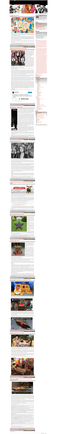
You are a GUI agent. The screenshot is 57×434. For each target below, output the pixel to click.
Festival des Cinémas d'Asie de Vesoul (40, 116)
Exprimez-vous (30, 105)
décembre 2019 (37, 50)
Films (25, 376)
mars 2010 (40, 69)
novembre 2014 (40, 60)
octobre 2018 (41, 52)
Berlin (43, 23)
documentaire (28, 428)
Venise (37, 90)
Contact (45, 433)
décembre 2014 (37, 60)
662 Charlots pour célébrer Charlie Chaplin (17, 214)
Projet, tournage (37, 109)
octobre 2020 (46, 48)
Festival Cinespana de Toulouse (40, 115)
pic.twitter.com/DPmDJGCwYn (23, 204)
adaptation (37, 23)
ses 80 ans (24, 33)
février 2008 (38, 73)
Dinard (37, 86)
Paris (33, 179)
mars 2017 (45, 55)
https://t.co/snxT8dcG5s (17, 204)
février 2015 (43, 59)
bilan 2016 (38, 102)
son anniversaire (14, 273)
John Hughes (18, 350)
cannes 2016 (45, 24)
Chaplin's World (29, 224)
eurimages (27, 211)
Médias (36, 107)
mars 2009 (38, 71)
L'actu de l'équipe (37, 97)
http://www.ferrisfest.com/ (13, 357)
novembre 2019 (40, 50)
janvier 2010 (45, 69)
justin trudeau (32, 211)
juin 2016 (37, 57)
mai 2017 (41, 55)
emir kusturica (31, 428)
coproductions (24, 211)
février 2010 (43, 69)
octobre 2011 (37, 66)
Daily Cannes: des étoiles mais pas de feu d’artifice (18, 48)
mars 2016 (43, 57)
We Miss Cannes (39, 85)
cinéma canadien (21, 211)
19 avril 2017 (21, 205)
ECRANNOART (28, 4)
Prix (38, 29)
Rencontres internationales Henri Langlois (41, 118)
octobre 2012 (40, 64)
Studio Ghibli (17, 296)
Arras (37, 82)
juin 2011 (37, 67)
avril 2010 (38, 69)
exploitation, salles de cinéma (25, 277)
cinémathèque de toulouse (20, 179)
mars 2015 (40, 59)
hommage (27, 179)
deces (41, 25)
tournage (43, 29)
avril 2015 (38, 59)
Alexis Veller (15, 428)
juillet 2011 (45, 66)
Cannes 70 (38, 105)
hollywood (40, 28)
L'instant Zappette (38, 108)
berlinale (45, 23)
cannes (40, 24)
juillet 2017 (37, 55)
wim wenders (24, 429)
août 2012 (46, 64)
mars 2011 (43, 67)
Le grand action (30, 179)
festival (37, 26)
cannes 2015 (26, 428)
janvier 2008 (41, 73)
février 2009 (41, 71)
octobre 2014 (43, 60)
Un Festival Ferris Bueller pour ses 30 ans (17, 332)
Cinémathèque (38, 79)
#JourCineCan (16, 203)
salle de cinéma (24, 45)
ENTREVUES (25, 4)
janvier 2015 (45, 59)
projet (41, 29)
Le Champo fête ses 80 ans (14, 15)
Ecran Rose (38, 94)
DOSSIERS (20, 4)
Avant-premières (38, 92)
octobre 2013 (41, 62)
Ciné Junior (38, 113)
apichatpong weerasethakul (21, 428)
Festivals (24, 376)
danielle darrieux (24, 179)
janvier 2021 (37, 48)
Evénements (22, 238)
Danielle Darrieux (20, 121)
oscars (42, 28)
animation (41, 23)
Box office (37, 24)
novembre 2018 (38, 52)
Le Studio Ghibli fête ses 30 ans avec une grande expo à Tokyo (20, 279)
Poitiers (38, 88)
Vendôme (38, 89)
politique (37, 29)
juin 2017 (39, 55)
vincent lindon (22, 104)
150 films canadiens (25, 194)
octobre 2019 (43, 50)
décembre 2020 (40, 48)
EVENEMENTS (22, 4)
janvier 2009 (43, 71)
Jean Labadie (21, 89)
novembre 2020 (43, 48)
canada (19, 211)
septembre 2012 (43, 64)
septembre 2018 (44, 52)
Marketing (25, 238)
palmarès (44, 28)
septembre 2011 (40, 66)
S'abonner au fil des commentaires (39, 75)
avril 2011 (41, 67)
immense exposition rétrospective (30, 296)
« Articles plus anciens (12, 431)
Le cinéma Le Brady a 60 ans (14, 240)
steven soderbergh (21, 429)
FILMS (14, 4)
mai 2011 (39, 67)
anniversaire (16, 179)
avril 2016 (41, 57)
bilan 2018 (38, 103)
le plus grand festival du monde (19, 195)
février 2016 (45, 57)
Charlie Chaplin (30, 218)
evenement (29, 211)
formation (37, 96)
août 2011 (43, 66)
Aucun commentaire (26, 105)
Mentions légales (42, 433)
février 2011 (45, 67)
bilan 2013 (38, 100)
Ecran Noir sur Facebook (39, 121)
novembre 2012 (37, 64)
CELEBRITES (17, 4)
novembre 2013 (38, 62)
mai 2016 (39, 57)
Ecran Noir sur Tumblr (39, 122)
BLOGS (31, 4)
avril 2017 (43, 55)
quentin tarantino (20, 45)
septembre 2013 (44, 62)
